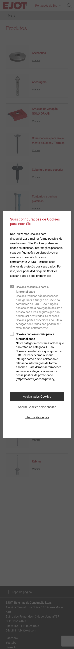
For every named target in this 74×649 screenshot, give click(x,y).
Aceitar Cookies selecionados (37, 406)
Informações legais (37, 417)
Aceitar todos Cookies (37, 396)
